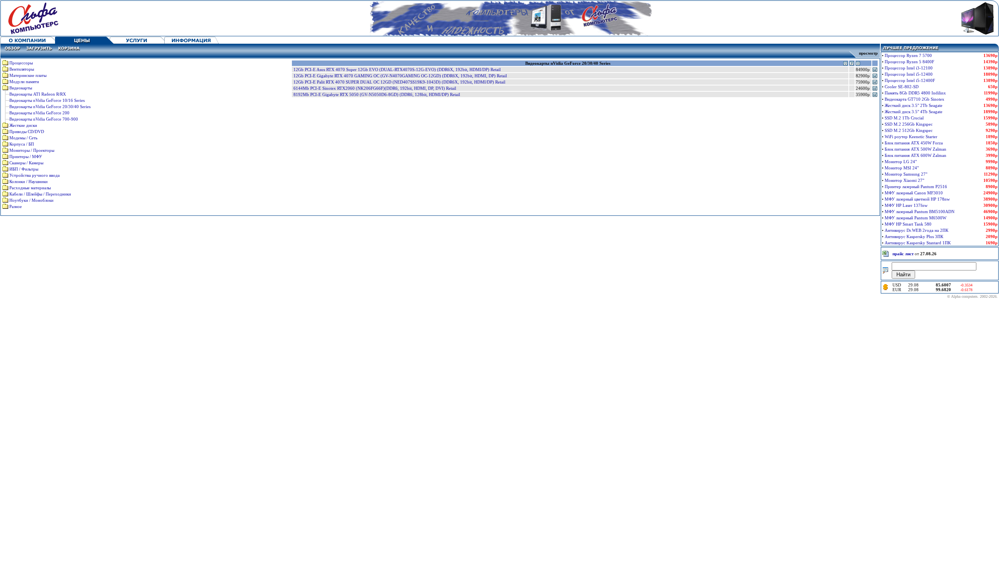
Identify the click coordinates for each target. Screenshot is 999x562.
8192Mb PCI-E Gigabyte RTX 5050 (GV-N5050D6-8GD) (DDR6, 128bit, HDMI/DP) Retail (376, 94)
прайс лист (903, 253)
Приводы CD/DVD (26, 131)
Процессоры (21, 62)
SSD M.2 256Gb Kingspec (909, 124)
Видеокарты (20, 87)
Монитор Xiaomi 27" (904, 180)
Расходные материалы (30, 187)
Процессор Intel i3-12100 (909, 68)
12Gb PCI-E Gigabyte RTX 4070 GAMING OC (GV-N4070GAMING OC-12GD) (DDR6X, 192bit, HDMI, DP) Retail (400, 75)
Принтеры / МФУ (25, 156)
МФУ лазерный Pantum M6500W (915, 217)
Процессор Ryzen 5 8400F (909, 61)
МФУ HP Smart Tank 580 (908, 224)
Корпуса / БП (21, 144)
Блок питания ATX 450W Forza (914, 142)
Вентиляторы (21, 69)
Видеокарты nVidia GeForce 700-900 (43, 119)
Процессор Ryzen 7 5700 (908, 55)
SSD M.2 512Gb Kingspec (909, 130)
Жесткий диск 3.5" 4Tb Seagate (913, 111)
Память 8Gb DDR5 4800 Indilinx (915, 93)
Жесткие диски (23, 125)
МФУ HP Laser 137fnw (906, 205)
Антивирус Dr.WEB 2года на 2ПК (916, 230)
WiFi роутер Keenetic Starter (911, 136)
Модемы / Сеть (23, 137)
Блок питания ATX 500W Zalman (915, 149)
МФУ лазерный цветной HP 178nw (917, 199)
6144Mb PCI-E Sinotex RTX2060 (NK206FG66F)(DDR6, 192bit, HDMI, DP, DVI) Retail (374, 88)
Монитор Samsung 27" (906, 174)
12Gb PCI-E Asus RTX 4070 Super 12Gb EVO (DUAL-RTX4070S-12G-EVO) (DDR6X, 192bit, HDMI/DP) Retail (397, 69)
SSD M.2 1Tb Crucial (904, 118)
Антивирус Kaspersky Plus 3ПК (914, 236)
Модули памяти (24, 81)
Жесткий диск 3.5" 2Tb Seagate (913, 105)
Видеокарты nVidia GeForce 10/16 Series (47, 100)
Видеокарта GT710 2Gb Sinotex (914, 99)
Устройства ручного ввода (34, 175)
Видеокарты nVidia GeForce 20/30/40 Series (50, 106)
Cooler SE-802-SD (902, 86)
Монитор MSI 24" (902, 167)
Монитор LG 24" (901, 161)
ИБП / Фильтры (23, 169)
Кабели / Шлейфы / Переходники (40, 194)
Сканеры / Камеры (26, 162)
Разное (15, 206)
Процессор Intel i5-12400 (909, 74)
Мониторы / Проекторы (31, 150)
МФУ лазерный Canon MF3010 (914, 192)
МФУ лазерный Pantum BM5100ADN (920, 211)
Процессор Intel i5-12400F (910, 80)
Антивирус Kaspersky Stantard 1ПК (918, 242)
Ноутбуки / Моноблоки (31, 200)
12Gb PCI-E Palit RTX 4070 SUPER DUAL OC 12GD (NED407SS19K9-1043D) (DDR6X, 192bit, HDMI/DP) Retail (399, 82)
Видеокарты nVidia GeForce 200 (39, 112)
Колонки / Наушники (28, 181)
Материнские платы (27, 75)
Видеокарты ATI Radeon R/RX (37, 94)
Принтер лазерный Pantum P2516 (916, 186)
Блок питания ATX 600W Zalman (915, 155)
